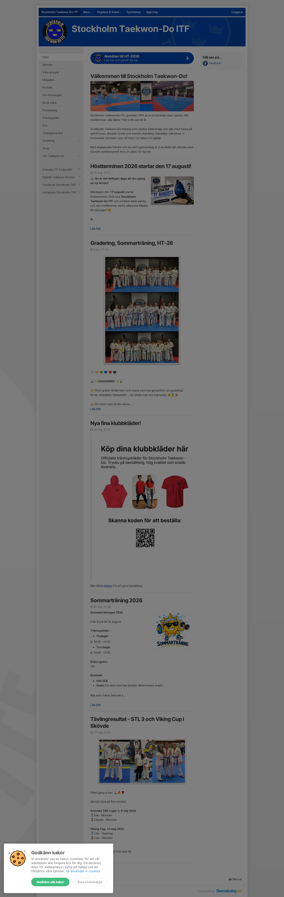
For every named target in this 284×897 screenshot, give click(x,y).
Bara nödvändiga (90, 882)
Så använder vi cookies (83, 871)
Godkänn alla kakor (50, 882)
